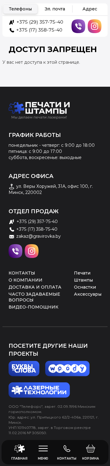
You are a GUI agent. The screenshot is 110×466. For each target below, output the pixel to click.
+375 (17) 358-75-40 (39, 30)
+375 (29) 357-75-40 (39, 22)
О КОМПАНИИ (25, 280)
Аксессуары (87, 294)
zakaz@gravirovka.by (38, 236)
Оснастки (85, 287)
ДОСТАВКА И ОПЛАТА (35, 287)
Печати (82, 273)
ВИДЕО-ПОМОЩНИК (33, 307)
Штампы (83, 280)
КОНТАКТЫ (22, 273)
